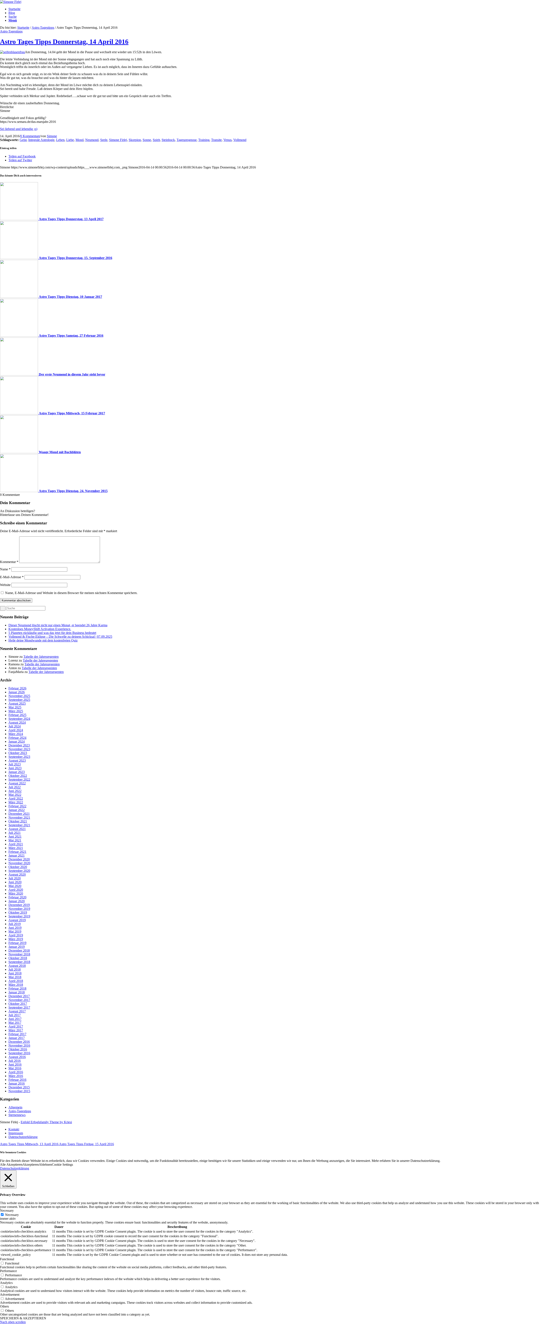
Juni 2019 (15, 927)
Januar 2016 (16, 1083)
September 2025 (19, 699)
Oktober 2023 (17, 753)
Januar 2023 (16, 772)
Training (203, 140)
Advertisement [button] (9, 1294)
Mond (80, 140)
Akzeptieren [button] (31, 1164)
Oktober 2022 (17, 775)
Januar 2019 (16, 946)
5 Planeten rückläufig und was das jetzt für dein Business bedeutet (52, 633)
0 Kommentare (30, 136)
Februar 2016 (17, 1079)
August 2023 (17, 760)
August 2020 (17, 874)
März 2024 (15, 734)
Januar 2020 (16, 901)
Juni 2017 (15, 1019)
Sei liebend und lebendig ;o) (18, 129)
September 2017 (19, 1007)
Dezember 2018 (19, 950)
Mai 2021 (14, 840)
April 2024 (15, 730)
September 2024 (19, 718)
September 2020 (19, 870)
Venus (227, 140)
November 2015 (19, 1091)
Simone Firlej (118, 140)
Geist (23, 140)
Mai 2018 (14, 977)
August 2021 (17, 829)
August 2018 (17, 965)
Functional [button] (7, 1259)
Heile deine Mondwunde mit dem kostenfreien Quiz (43, 640)
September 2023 (19, 756)
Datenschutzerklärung (14, 1168)
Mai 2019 (14, 931)
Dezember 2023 (19, 745)
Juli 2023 (14, 764)
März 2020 (15, 893)
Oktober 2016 (17, 1049)
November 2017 (19, 1000)
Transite (216, 140)
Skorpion (135, 140)
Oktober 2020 (17, 867)
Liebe (70, 140)
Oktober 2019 (17, 912)
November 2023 (19, 749)
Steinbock (168, 140)
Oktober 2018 (17, 958)
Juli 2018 (14, 969)
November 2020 (19, 863)
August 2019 (17, 920)
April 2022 (15, 798)
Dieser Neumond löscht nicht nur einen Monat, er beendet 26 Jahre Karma (57, 625)
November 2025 (19, 696)
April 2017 (15, 1026)
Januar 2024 (16, 741)
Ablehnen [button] (45, 1164)
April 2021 (15, 844)
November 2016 (19, 1045)
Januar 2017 (16, 1038)
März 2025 (15, 711)
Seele (103, 140)
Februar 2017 (17, 1034)
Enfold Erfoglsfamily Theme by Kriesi (46, 1122)
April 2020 (15, 889)
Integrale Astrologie (41, 140)
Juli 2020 (14, 878)
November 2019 (19, 908)
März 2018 (15, 984)
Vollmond (239, 140)
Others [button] (4, 1306)
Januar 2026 (16, 692)
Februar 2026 (17, 688)
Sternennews (17, 1115)
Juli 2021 (14, 832)
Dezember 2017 (19, 996)
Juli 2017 (14, 1015)
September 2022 (19, 779)
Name (5, 569)
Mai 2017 (14, 1022)
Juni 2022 (15, 791)
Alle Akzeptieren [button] (11, 1164)
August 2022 (17, 783)
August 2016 (17, 1057)
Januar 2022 (16, 810)
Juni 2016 (15, 1064)
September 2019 (19, 916)
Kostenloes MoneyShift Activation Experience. (39, 629)
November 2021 (19, 817)
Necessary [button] (7, 1210)
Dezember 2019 (19, 905)
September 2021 (19, 825)
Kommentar (9, 562)
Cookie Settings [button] (62, 1164)
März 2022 (15, 802)
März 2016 (15, 1076)
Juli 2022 (14, 787)
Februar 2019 (17, 943)
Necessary (12, 1215)
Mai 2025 (14, 707)
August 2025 (17, 703)
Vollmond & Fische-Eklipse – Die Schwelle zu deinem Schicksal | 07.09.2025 (60, 636)
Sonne (147, 140)
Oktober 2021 (17, 821)
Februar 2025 (17, 715)
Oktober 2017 (17, 1003)
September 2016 (19, 1053)
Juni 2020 (15, 882)
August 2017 (17, 1011)
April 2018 (15, 981)
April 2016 (15, 1072)
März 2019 (15, 939)
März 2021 (15, 848)
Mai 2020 (14, 886)
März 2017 (15, 1030)
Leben (60, 140)
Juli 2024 (14, 726)
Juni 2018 (15, 973)
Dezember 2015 (19, 1087)
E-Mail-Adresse (12, 577)
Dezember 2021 (19, 813)
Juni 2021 (15, 836)
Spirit (156, 140)
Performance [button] (8, 1271)
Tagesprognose (187, 140)
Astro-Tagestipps (43, 27)
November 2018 (19, 954)
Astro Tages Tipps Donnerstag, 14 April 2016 (64, 41)
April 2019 (15, 935)
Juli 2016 (14, 1060)
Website (5, 585)
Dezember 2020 (19, 859)
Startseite (23, 27)
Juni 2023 (15, 768)
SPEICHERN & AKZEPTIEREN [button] (23, 1318)
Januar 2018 (16, 992)
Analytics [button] (6, 1283)
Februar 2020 (17, 897)
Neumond (92, 140)
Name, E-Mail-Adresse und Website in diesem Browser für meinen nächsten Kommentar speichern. (71, 593)
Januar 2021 (16, 855)
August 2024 (17, 722)
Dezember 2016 (19, 1041)
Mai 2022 (14, 794)
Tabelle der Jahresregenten (41, 656)
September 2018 (19, 962)
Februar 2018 (17, 988)
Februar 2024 (17, 737)
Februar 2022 (17, 806)
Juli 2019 (14, 924)
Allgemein (15, 1107)
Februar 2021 (17, 851)
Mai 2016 (14, 1068)
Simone (52, 136)
